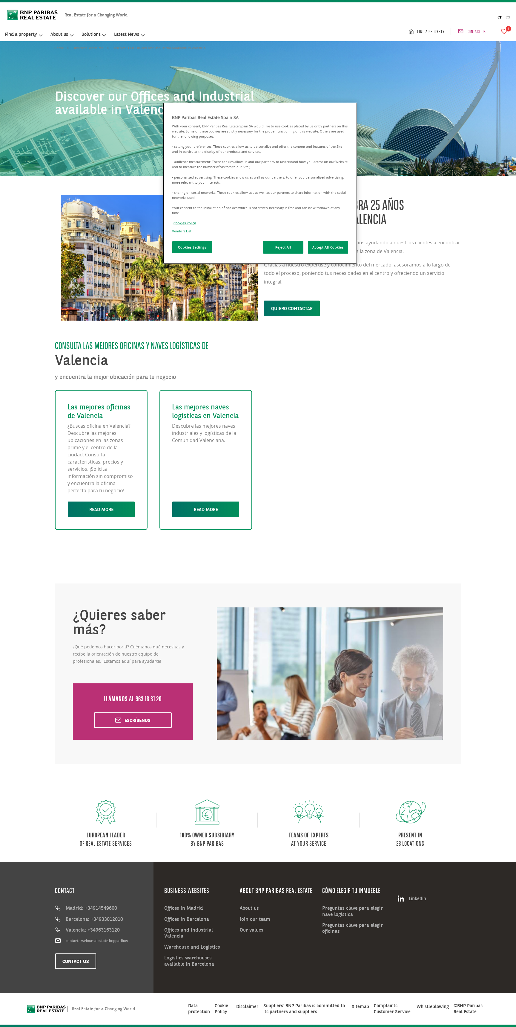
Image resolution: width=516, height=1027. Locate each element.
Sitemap (360, 1006)
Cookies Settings (192, 247)
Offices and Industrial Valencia (188, 933)
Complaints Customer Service (392, 1008)
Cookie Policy (221, 1008)
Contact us (476, 31)
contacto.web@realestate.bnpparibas (97, 940)
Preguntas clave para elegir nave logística (352, 911)
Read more (101, 509)
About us (249, 908)
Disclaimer (247, 1006)
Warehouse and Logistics (192, 947)
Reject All (283, 247)
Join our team (255, 919)
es (508, 17)
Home (59, 47)
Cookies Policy (184, 223)
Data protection (199, 1008)
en (500, 17)
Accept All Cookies (327, 247)
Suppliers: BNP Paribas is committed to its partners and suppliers (304, 1008)
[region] (260, 183)
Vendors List (181, 231)
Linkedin (417, 898)
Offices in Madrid (183, 908)
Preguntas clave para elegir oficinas (352, 928)
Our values (251, 930)
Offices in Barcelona (186, 919)
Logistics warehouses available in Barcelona (189, 961)
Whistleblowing (433, 1006)
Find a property (431, 31)
